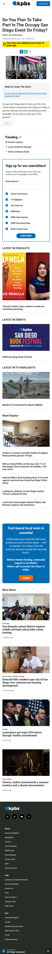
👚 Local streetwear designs (18, 147)
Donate (26, 577)
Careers (8, 842)
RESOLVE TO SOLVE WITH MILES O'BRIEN (22, 405)
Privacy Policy (10, 859)
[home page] (21, 3)
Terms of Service (11, 868)
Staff (7, 864)
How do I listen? (11, 897)
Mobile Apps (9, 850)
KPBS (7, 123)
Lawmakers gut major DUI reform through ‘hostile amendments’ (22, 734)
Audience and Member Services (16, 880)
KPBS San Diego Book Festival (17, 357)
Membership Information (14, 926)
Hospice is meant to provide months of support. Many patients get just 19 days (25, 454)
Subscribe (26, 235)
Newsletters (9, 837)
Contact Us (9, 888)
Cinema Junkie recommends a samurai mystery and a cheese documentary (25, 784)
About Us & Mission (12, 833)
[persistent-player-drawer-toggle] (49, 951)
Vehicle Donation (11, 939)
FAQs (7, 893)
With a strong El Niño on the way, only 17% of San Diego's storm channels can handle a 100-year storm (24, 467)
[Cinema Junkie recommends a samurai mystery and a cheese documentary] (26, 762)
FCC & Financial (11, 846)
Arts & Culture (7, 779)
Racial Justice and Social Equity (13, 676)
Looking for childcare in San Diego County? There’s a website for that (23, 492)
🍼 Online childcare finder (17, 152)
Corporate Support (12, 918)
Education (5, 623)
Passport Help (10, 902)
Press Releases (10, 855)
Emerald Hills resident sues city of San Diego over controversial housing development (25, 682)
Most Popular (10, 415)
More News (9, 589)
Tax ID (7, 935)
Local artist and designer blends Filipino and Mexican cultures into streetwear (23, 503)
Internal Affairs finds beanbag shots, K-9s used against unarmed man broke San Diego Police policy (25, 480)
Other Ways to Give (12, 931)
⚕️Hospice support (14, 142)
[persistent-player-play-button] (3, 951)
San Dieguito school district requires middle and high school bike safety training (23, 629)
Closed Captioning (12, 884)
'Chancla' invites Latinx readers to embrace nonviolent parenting (23, 307)
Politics (5, 729)
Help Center (9, 906)
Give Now (43, 3)
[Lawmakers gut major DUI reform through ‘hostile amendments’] (26, 712)
